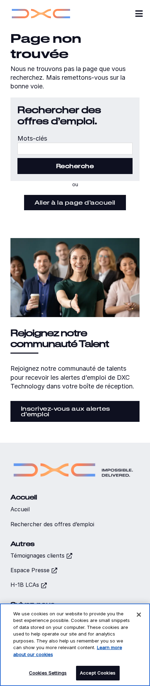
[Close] (139, 614)
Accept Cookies (97, 673)
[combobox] (75, 149)
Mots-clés (32, 138)
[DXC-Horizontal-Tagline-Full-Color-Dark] (73, 459)
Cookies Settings (48, 673)
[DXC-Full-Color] (41, 7)
